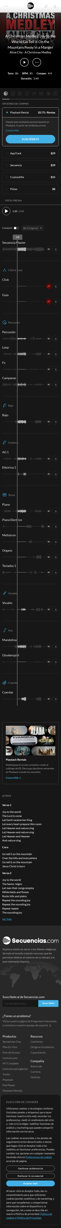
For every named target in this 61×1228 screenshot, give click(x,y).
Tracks (6, 1074)
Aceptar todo (30, 1183)
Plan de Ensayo (11, 1052)
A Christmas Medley (38, 52)
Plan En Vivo (10, 1047)
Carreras (35, 1071)
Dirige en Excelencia (42, 1047)
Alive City (16, 52)
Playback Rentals (12, 1090)
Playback (8, 1079)
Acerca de (36, 1066)
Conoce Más (12, 130)
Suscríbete (30, 139)
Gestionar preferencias (30, 1168)
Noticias (35, 1077)
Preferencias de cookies (39, 1157)
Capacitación (38, 1052)
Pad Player (9, 1085)
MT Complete (11, 1063)
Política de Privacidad (29, 1217)
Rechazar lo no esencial (30, 1175)
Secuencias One (12, 1041)
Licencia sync (10, 1057)
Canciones (36, 1041)
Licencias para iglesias (15, 1068)
